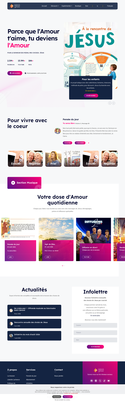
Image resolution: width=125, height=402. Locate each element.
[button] (97, 6)
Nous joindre (58, 376)
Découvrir (16, 73)
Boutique (78, 6)
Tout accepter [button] (67, 397)
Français (110, 6)
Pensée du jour (31, 376)
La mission (11, 376)
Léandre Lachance (13, 379)
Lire (10, 257)
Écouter (67, 143)
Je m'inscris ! (91, 93)
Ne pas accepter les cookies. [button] (62, 400)
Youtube (86, 257)
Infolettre (29, 383)
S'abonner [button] (80, 143)
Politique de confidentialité (71, 393)
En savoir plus (95, 315)
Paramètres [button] (57, 397)
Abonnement (30, 379)
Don (86, 6)
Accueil (44, 6)
